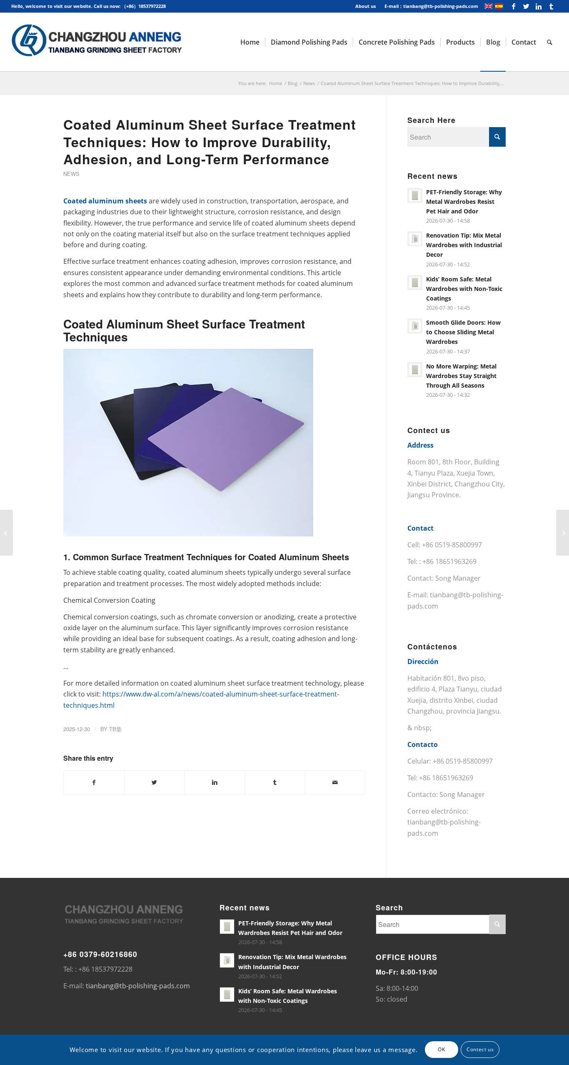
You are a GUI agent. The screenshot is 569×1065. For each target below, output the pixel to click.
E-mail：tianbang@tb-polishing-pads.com (431, 6)
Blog (292, 83)
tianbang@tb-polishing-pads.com (138, 985)
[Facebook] (514, 6)
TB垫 (115, 729)
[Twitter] (526, 6)
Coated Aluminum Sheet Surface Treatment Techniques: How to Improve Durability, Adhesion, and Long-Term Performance (209, 141)
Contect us (480, 1049)
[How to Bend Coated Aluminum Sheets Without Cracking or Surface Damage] (6, 533)
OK (441, 1049)
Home (275, 83)
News (309, 83)
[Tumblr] (551, 6)
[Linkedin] (539, 6)
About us (365, 6)
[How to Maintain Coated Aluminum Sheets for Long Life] (562, 533)
